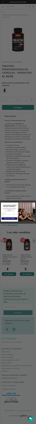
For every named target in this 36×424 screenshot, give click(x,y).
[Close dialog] (34, 203)
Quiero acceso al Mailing (9, 218)
